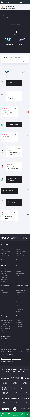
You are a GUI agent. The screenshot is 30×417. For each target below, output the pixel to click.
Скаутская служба (20, 292)
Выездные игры (5, 324)
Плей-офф (3, 253)
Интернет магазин (5, 336)
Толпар (18, 245)
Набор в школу (20, 294)
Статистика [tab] (18, 57)
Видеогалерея (4, 294)
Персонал (3, 261)
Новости (3, 290)
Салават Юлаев (6, 245)
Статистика (4, 257)
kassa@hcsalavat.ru (7, 354)
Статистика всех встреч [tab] (18, 61)
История (18, 301)
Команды (18, 298)
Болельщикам (5, 316)
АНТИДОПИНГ (19, 309)
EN (27, 7)
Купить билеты (4, 338)
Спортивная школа (22, 285)
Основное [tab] (4, 57)
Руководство (19, 269)
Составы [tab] (11, 57)
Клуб (17, 265)
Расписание (19, 300)
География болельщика (7, 322)
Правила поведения (7, 361)
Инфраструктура (20, 273)
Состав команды (5, 255)
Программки (4, 296)
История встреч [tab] (6, 61)
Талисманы (4, 332)
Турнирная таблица (6, 251)
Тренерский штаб (5, 259)
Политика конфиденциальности (11, 359)
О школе (18, 311)
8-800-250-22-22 (6, 352)
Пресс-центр (5, 285)
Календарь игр (4, 249)
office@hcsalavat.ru (23, 352)
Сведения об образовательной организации (20, 305)
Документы (19, 275)
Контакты (18, 271)
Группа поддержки (6, 326)
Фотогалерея (4, 292)
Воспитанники (19, 326)
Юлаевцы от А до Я (21, 324)
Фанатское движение (6, 320)
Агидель (3, 265)
